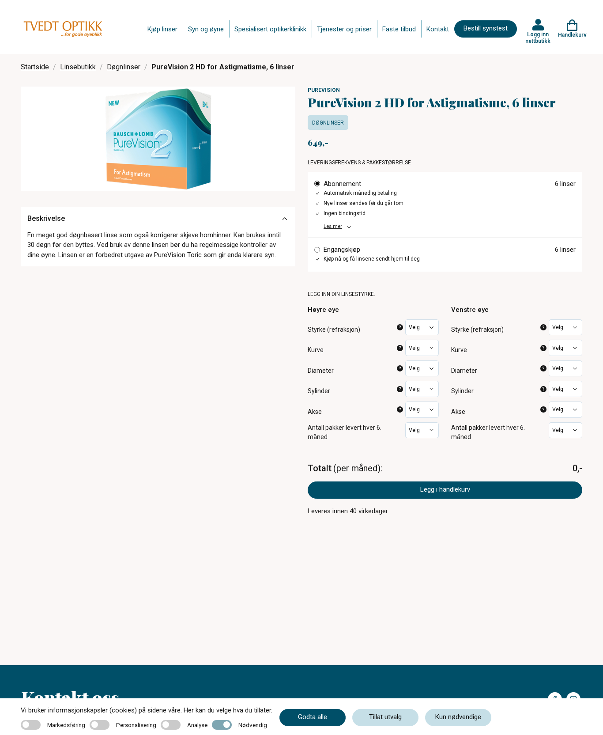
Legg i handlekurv (445, 489)
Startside (35, 67)
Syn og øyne (206, 29)
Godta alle (312, 717)
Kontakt (437, 29)
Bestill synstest (486, 28)
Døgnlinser (123, 67)
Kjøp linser (162, 29)
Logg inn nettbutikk (538, 37)
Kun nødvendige (458, 717)
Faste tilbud (399, 29)
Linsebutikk (78, 67)
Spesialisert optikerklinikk (270, 29)
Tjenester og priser (344, 29)
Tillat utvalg (385, 717)
